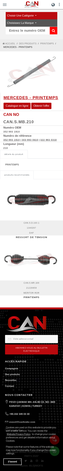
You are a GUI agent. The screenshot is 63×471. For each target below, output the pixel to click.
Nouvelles (10, 380)
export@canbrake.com (22, 422)
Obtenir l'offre (41, 105)
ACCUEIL (10, 43)
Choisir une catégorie (20, 15)
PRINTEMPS (47, 43)
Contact (9, 386)
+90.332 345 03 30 (19, 414)
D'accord (12, 461)
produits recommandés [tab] (16, 175)
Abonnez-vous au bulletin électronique (31, 349)
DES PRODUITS (27, 43)
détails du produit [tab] (13, 154)
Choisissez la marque (20, 23)
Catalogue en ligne (17, 105)
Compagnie (11, 368)
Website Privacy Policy (19, 434)
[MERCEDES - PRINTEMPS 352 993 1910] (31, 72)
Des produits (12, 374)
